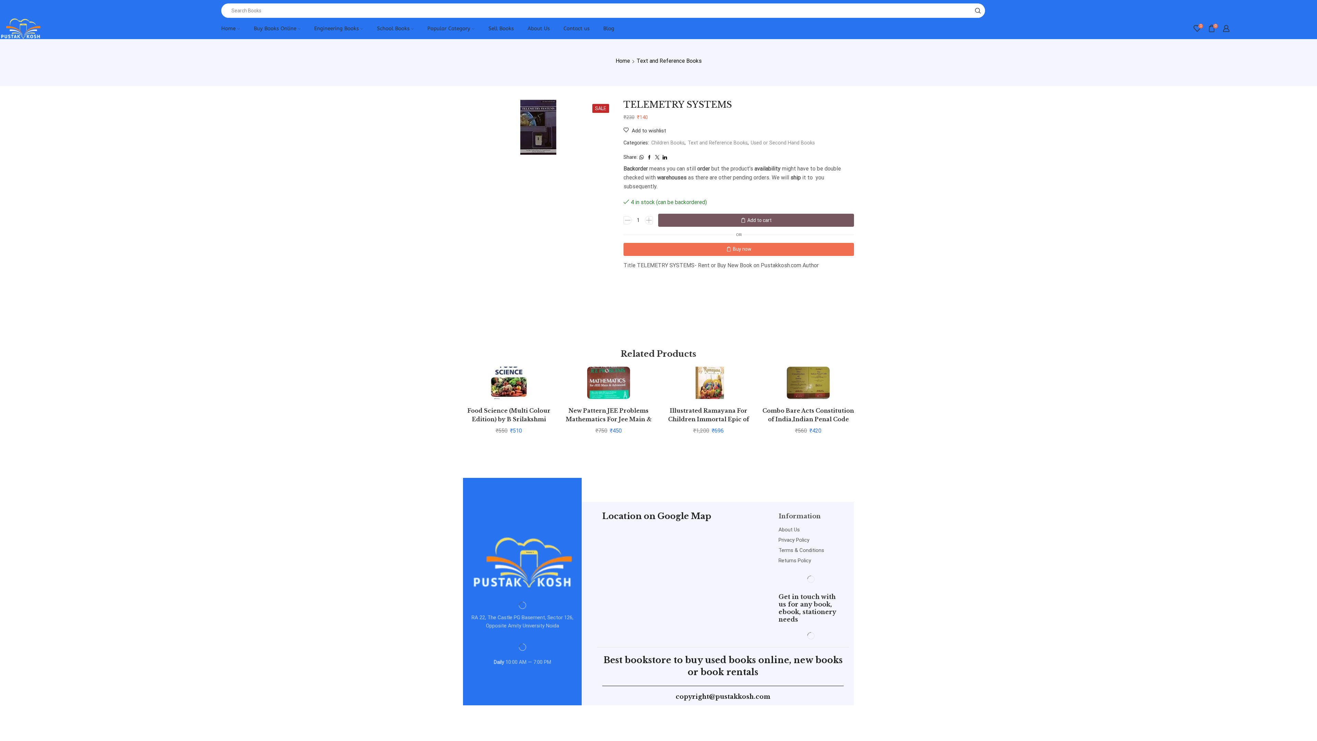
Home (228, 28)
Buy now (742, 249)
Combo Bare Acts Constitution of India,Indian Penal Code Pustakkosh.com (808, 420)
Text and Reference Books (669, 61)
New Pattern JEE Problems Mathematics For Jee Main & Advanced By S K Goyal (609, 420)
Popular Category (448, 28)
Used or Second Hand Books (783, 143)
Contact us (576, 28)
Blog (608, 28)
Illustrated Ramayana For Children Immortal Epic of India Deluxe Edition (708, 420)
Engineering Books (336, 28)
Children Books (668, 143)
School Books (393, 28)
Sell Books (501, 28)
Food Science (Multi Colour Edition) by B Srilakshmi (508, 415)
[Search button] (978, 10)
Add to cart (759, 220)
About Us (538, 28)
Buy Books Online (275, 28)
